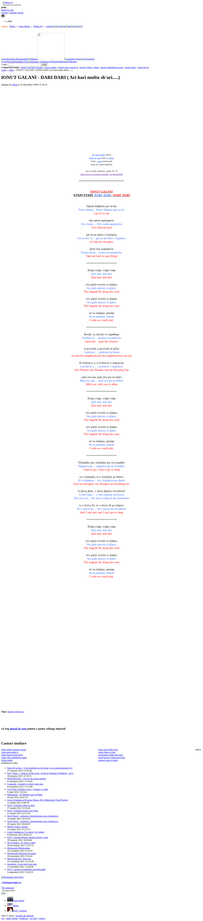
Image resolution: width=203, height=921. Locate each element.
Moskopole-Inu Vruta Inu (19, 859)
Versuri (10, 61)
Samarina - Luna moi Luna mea (22, 864)
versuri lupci (130, 67)
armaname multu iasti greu (110, 755)
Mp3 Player (24, 61)
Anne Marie (24, 26)
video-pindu (6, 760)
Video (53, 61)
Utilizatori (72, 61)
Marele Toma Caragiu (17, 826)
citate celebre (12, 918)
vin (2, 918)
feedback (24, 918)
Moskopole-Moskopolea (18, 848)
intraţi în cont (7, 10)
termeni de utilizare (25, 915)
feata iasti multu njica (108, 749)
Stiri (58, 61)
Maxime (64, 61)
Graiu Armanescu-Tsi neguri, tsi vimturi (25, 832)
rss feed (33, 918)
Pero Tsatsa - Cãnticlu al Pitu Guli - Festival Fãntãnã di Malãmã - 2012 (40, 773)
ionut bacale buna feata (12, 755)
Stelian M (37, 26)
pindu (96, 67)
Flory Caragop (20, 910)
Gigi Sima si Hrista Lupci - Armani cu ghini (27, 789)
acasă (3, 70)
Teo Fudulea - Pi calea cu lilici (21, 842)
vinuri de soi (143, 67)
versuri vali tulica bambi (31, 67)
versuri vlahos (85, 67)
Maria (13, 26)
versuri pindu (50, 67)
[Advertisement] (36, 719)
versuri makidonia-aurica (111, 67)
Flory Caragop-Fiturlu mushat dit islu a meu (27, 837)
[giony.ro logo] (7, 2)
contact (49, 26)
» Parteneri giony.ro (11, 882)
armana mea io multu (108, 760)
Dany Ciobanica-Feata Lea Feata (22, 810)
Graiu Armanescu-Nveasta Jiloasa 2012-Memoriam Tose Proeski (37, 800)
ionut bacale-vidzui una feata (111, 757)
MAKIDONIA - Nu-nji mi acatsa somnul (26, 778)
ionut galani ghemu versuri (13, 749)
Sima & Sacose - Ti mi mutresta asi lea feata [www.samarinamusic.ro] (39, 768)
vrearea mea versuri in (67, 67)
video (11, 70)
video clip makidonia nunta (14, 757)
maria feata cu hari (106, 752)
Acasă (4, 61)
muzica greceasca (15, 711)
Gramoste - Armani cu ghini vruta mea (25, 784)
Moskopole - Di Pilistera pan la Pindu (24, 794)
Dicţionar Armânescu (40, 61)
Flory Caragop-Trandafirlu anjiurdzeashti (26, 869)
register (4, 12)
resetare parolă (16, 12)
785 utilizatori (7, 888)
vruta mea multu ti (9, 752)
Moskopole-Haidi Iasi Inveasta (21, 853)
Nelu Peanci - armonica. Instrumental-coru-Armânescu (32, 816)
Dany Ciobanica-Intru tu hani (21, 805)
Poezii (16, 61)
